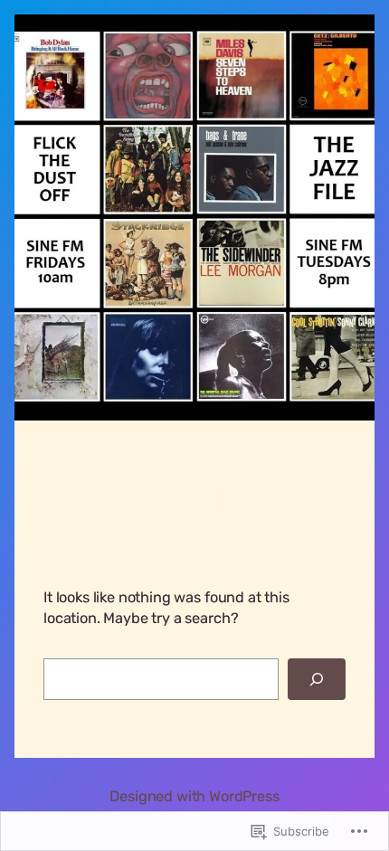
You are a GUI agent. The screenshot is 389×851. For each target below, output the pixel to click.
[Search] (317, 679)
